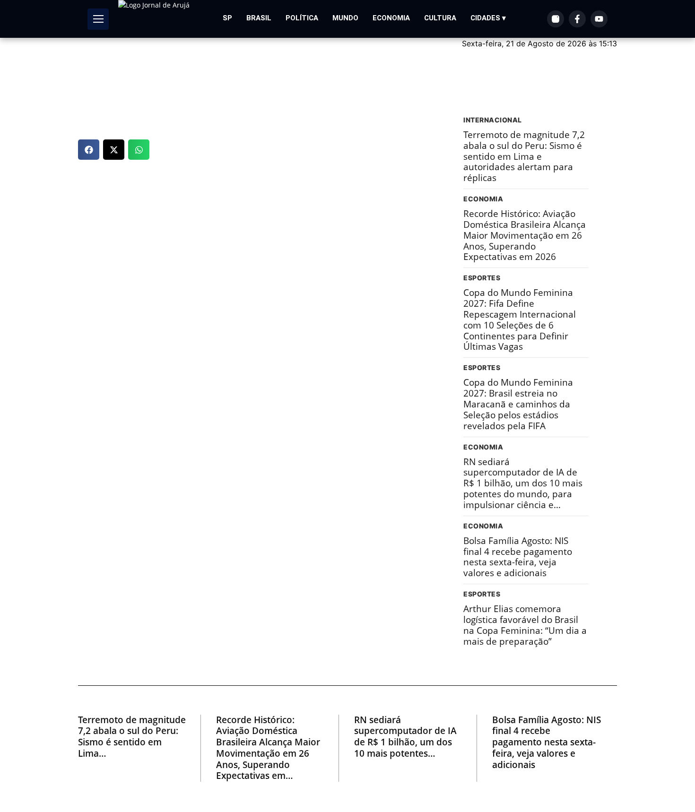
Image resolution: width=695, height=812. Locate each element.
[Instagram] (555, 18)
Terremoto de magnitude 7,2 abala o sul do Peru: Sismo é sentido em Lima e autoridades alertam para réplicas (524, 156)
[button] (88, 149)
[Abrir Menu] (98, 19)
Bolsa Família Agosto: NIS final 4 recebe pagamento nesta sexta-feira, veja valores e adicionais (517, 557)
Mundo (345, 18)
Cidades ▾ (488, 18)
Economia (391, 18)
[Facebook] (577, 18)
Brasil (258, 18)
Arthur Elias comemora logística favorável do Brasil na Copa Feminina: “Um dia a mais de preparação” (525, 625)
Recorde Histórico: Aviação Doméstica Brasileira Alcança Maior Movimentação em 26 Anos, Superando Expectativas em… (268, 748)
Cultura (440, 18)
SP (227, 18)
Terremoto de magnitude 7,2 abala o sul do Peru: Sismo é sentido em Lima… (132, 737)
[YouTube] (599, 18)
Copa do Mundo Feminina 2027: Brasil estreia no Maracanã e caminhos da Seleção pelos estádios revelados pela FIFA (518, 404)
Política (302, 18)
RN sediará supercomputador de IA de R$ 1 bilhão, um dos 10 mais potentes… (405, 737)
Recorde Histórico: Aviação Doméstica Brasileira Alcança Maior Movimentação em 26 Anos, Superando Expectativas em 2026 (524, 235)
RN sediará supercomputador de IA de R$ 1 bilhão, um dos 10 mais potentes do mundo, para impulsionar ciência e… (522, 483)
